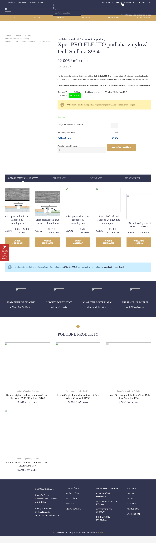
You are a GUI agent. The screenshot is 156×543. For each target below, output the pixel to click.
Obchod (18, 36)
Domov (8, 36)
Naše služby (72, 494)
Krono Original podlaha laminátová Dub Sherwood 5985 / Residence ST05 (27, 397)
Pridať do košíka (121, 147)
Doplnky (131, 504)
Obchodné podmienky (108, 489)
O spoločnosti (73, 489)
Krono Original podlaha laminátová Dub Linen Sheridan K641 (129, 397)
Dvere (130, 499)
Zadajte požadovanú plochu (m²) (70, 125)
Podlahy (27, 36)
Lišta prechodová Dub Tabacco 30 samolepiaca (17, 220)
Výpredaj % (133, 509)
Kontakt (70, 504)
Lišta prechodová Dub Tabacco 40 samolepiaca (78, 220)
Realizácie (71, 499)
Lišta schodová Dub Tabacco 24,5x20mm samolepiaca (108, 220)
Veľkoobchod (73, 509)
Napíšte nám (133, 514)
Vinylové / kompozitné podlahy (17, 38)
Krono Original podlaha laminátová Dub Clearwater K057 (27, 464)
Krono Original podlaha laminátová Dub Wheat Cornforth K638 (78, 397)
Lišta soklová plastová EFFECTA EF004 (139, 225)
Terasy (130, 494)
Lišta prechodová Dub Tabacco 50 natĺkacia (48, 221)
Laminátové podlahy (23, 391)
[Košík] (122, 4)
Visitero (100, 532)
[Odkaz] (8, 10)
